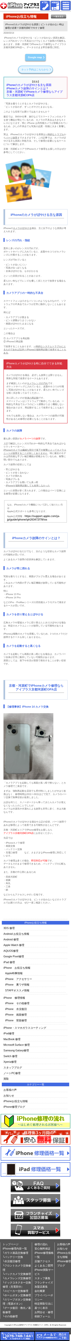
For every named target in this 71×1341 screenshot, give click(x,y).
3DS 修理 (9, 928)
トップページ (10, 1244)
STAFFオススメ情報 (17, 990)
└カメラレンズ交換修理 (17, 1278)
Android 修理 (11, 939)
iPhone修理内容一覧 (15, 1248)
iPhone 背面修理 (16, 1020)
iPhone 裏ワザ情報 (17, 984)
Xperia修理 (10, 1061)
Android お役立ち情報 (16, 933)
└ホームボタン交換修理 (17, 1295)
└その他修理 (10, 1316)
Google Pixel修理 (13, 956)
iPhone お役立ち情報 (16, 967)
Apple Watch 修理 (13, 945)
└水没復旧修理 (11, 1261)
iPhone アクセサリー (18, 979)
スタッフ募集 (42, 1278)
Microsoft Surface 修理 (16, 1044)
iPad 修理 (9, 962)
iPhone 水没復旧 (16, 1009)
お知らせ (8, 1095)
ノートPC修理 (11, 1073)
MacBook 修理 (11, 1039)
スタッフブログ (12, 1067)
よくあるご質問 (44, 1265)
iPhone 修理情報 (14, 997)
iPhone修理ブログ (14, 1106)
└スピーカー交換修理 (15, 1291)
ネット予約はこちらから (35, 69)
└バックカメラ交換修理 (17, 1274)
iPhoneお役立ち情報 (15, 1101)
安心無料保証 (42, 1248)
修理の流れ (41, 1244)
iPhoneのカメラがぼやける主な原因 (28, 85)
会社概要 (40, 1291)
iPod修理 (8, 1033)
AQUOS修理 (10, 950)
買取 (6, 1078)
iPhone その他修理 (17, 1003)
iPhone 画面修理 (16, 1014)
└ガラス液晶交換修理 (15, 1252)
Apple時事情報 (14, 973)
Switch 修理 (10, 1056)
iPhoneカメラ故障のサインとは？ (27, 88)
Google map (35, 57)
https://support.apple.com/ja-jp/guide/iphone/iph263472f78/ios (33, 518)
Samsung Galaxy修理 (16, 1050)
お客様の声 (10, 1089)
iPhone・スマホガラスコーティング (24, 1027)
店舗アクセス (42, 1261)
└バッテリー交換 (13, 1257)
